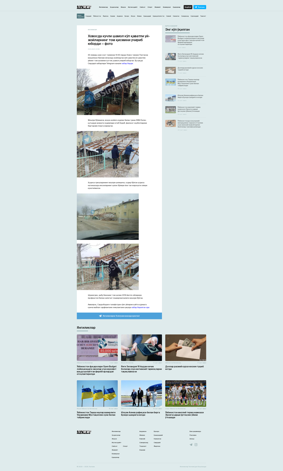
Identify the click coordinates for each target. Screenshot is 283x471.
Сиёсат (142, 7)
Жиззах (142, 435)
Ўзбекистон (81, 362)
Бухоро (156, 431)
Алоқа (192, 439)
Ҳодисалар (114, 7)
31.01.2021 (91, 49)
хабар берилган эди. (140, 307)
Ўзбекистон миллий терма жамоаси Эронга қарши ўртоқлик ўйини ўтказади (184, 415)
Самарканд (143, 442)
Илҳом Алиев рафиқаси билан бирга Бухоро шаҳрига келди (140, 413)
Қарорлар (176, 7)
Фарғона (157, 446)
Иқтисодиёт (133, 7)
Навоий (142, 439)
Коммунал (167, 7)
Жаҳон (123, 7)
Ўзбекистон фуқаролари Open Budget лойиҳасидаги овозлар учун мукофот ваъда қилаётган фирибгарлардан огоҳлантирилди (97, 370)
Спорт (150, 7)
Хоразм (142, 450)
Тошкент (142, 446)
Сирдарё (157, 442)
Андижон (142, 431)
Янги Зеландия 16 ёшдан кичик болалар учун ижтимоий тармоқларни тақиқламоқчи (141, 369)
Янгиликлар (103, 7)
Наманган (157, 439)
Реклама (193, 435)
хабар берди (127, 63)
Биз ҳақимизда (195, 431)
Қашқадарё (158, 435)
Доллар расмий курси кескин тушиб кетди (184, 367)
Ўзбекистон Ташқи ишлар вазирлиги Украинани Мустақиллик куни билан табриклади (96, 415)
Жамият (158, 7)
